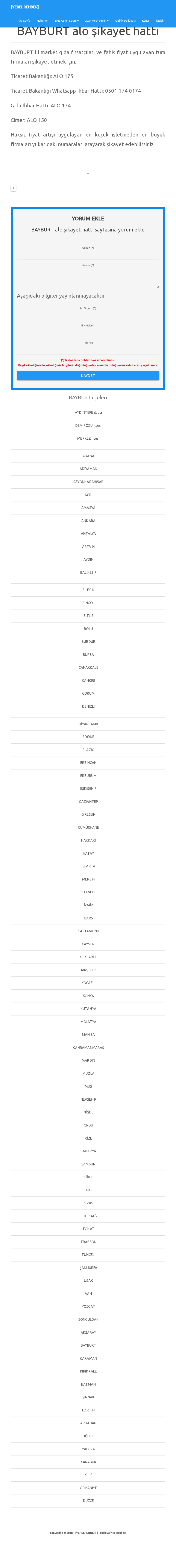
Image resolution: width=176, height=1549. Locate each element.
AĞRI (88, 495)
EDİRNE (88, 737)
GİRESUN (88, 814)
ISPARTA (88, 866)
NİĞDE (88, 1112)
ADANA (88, 456)
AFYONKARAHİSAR (88, 482)
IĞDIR (88, 1436)
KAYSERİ (88, 944)
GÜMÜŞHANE (88, 827)
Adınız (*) (88, 247)
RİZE (88, 1138)
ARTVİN (88, 546)
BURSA (88, 655)
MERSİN (88, 879)
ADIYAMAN (88, 469)
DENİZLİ (88, 706)
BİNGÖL (88, 603)
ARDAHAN (88, 1423)
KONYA (88, 996)
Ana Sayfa (24, 20)
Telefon (88, 342)
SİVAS (88, 1203)
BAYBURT (88, 1345)
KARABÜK (88, 1462)
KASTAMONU (88, 931)
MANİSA (88, 1034)
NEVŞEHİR (88, 1099)
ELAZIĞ (88, 750)
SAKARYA (88, 1151)
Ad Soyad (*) (88, 308)
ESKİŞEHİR (88, 788)
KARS (88, 918)
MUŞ (88, 1086)
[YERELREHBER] (25, 7)
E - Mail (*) (87, 325)
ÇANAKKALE (88, 667)
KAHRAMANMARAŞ (88, 1047)
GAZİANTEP (88, 801)
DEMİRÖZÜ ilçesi (88, 425)
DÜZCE (88, 1501)
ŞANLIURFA (88, 1268)
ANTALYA (88, 533)
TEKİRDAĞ (88, 1216)
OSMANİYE (88, 1488)
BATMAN (88, 1384)
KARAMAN (88, 1358)
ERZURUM (88, 776)
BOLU (88, 629)
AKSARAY (88, 1332)
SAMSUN (88, 1164)
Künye (146, 20)
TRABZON (88, 1242)
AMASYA (88, 508)
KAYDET (88, 376)
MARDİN (88, 1060)
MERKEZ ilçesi (87, 438)
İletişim (160, 20)
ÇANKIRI (88, 680)
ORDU (88, 1125)
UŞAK (88, 1280)
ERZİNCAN (88, 763)
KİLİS (88, 1475)
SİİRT (88, 1177)
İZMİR (88, 905)
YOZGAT (88, 1306)
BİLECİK (88, 590)
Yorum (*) (88, 265)
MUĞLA (88, 1073)
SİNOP (88, 1190)
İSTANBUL (88, 892)
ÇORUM (88, 693)
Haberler (42, 20)
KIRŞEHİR (88, 970)
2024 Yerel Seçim (95, 20)
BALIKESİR (88, 572)
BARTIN (88, 1410)
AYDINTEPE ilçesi (88, 412)
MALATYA (88, 1022)
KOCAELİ (88, 983)
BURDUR (88, 641)
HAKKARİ (88, 840)
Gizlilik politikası (125, 20)
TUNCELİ (88, 1255)
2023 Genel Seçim (66, 20)
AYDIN (88, 559)
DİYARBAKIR (88, 724)
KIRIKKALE (88, 1371)
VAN (88, 1294)
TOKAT (88, 1229)
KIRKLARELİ (87, 957)
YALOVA (88, 1449)
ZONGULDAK (88, 1319)
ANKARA (88, 521)
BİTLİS (88, 616)
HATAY (88, 853)
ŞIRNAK (88, 1397)
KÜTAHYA (88, 1009)
